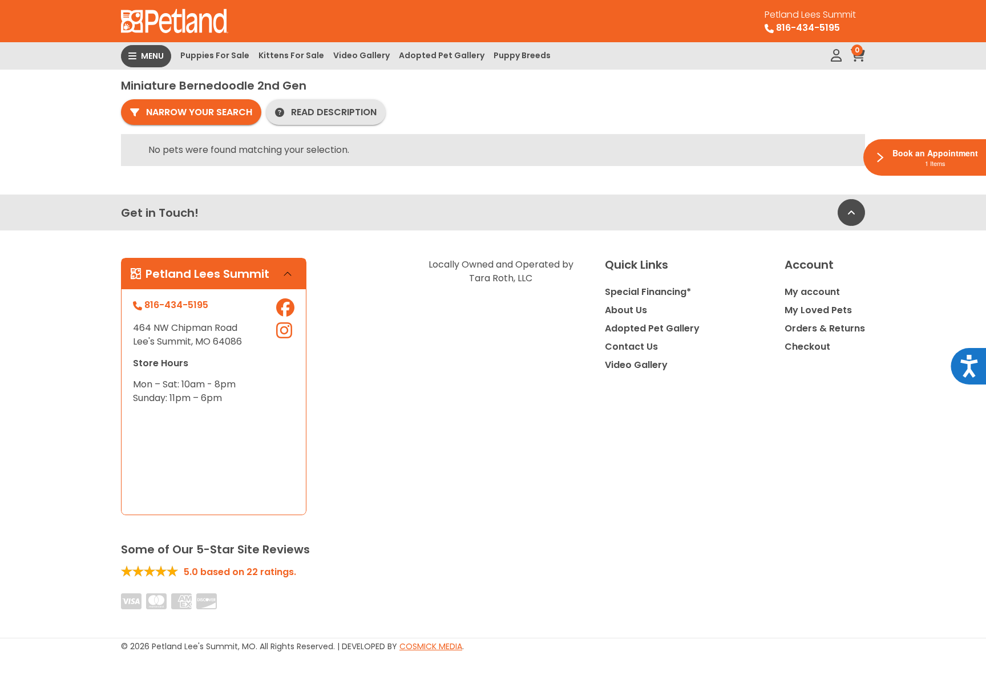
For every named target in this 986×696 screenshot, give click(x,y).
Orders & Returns (825, 328)
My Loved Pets (818, 310)
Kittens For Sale (291, 55)
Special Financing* (648, 291)
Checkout (807, 346)
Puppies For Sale (214, 55)
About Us (626, 310)
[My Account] (836, 56)
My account (812, 291)
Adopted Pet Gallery (441, 55)
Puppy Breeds (522, 55)
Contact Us (631, 346)
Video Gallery (361, 55)
